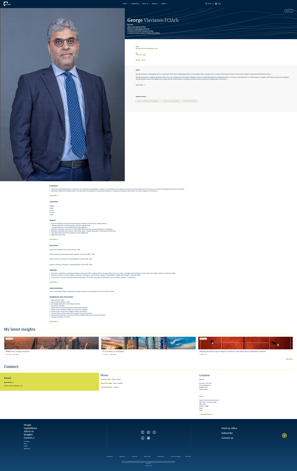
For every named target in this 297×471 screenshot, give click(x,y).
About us (145, 3)
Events (26, 446)
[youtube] (148, 438)
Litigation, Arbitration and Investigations (148, 101)
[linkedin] (142, 438)
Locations (26, 441)
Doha (143, 60)
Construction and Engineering (171, 101)
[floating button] (284, 435)
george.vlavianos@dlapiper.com (146, 48)
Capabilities (135, 3)
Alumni (26, 449)
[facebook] (142, 432)
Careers (163, 3)
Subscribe (227, 433)
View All (288, 359)
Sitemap (187, 456)
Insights (154, 3)
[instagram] (148, 432)
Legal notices (122, 456)
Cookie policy (134, 456)
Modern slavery (147, 456)
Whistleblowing (160, 456)
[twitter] (154, 432)
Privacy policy (110, 456)
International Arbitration (190, 101)
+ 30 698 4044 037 (106, 387)
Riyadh (138, 60)
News (25, 444)
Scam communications (176, 456)
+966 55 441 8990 (106, 383)
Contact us (227, 437)
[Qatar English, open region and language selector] (216, 3)
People (125, 3)
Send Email (8, 382)
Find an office (229, 428)
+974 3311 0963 (141, 55)
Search (210, 3)
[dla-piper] (7, 3)
